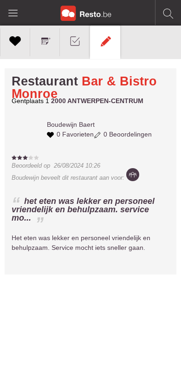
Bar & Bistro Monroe (84, 87)
